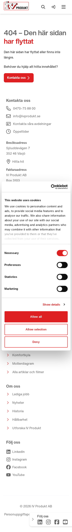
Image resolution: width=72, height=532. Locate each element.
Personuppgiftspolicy (20, 514)
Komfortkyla (21, 355)
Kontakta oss (16, 77)
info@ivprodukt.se (26, 116)
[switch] (62, 265)
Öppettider (21, 131)
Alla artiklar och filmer (28, 372)
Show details (51, 304)
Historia (18, 411)
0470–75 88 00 (24, 108)
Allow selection (36, 329)
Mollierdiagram (23, 363)
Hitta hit (18, 161)
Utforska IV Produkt (26, 428)
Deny (35, 341)
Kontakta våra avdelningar (32, 123)
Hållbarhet (19, 419)
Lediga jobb (20, 394)
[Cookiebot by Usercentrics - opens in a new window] (51, 186)
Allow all (36, 316)
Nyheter (18, 402)
